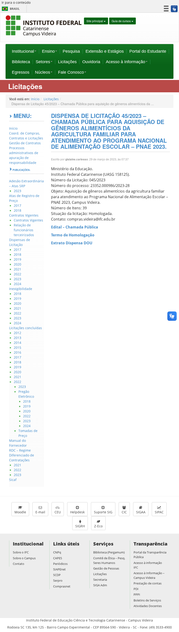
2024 (17, 284)
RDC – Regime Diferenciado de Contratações (21, 455)
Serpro (57, 580)
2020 (17, 264)
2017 (17, 205)
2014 (17, 342)
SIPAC (159, 512)
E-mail (40, 512)
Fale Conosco (71, 72)
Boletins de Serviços (147, 600)
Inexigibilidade (20, 289)
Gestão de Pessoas (106, 568)
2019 (17, 259)
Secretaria (100, 579)
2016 (17, 352)
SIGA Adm (100, 585)
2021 (17, 269)
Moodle (20, 512)
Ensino (48, 51)
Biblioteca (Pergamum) (109, 552)
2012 (17, 333)
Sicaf (13, 479)
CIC (124, 512)
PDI (136, 589)
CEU (58, 512)
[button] (174, 8)
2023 (17, 191)
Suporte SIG (103, 512)
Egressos (20, 72)
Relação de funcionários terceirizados (24, 230)
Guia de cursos (121, 21)
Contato (18, 564)
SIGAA (140, 512)
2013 (17, 337)
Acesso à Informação (125, 61)
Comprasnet (61, 586)
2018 (17, 210)
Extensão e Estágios (105, 51)
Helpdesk (77, 512)
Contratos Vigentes (23, 215)
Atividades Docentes (148, 606)
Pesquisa (71, 51)
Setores (43, 61)
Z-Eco (98, 526)
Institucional (23, 51)
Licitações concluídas (25, 328)
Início (35, 99)
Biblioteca (21, 61)
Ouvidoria (91, 61)
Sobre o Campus (24, 558)
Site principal (95, 21)
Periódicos (60, 564)
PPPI (137, 594)
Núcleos (42, 72)
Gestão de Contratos (25, 143)
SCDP (57, 575)
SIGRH (80, 526)
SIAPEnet (59, 569)
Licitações (67, 61)
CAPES (57, 558)
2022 (17, 274)
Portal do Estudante (147, 51)
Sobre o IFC (21, 552)
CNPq (57, 552)
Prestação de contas (148, 583)
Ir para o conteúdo (16, 2)
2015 (17, 347)
